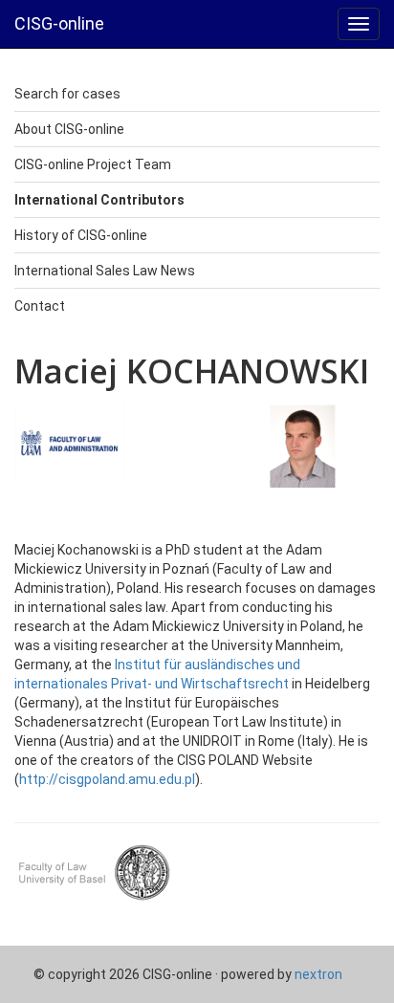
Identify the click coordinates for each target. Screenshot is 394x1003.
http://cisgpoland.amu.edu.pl (107, 779)
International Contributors (99, 199)
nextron (318, 974)
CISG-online (59, 23)
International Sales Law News (104, 270)
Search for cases (67, 93)
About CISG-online (69, 129)
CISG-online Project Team (92, 164)
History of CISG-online (80, 235)
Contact (39, 306)
